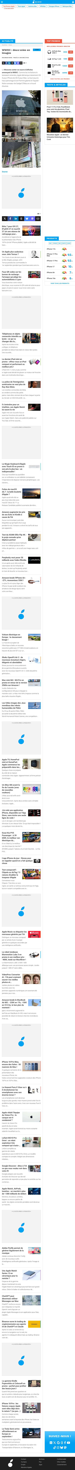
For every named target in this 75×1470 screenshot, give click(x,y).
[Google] (58, 1443)
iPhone (55, 243)
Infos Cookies (61, 1462)
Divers (10, 45)
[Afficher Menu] (2, 2)
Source (5, 172)
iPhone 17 (50, 267)
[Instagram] (58, 1447)
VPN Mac (43, 6)
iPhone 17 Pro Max (52, 255)
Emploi (23, 1464)
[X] (54, 1443)
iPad (59, 243)
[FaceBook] (65, 1443)
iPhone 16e (51, 278)
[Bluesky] (61, 1447)
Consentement (62, 1464)
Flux (40, 1462)
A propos (24, 1462)
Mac (50, 243)
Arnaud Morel (8, 57)
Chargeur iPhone (54, 6)
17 (26, 63)
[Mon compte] (73, 2)
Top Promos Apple (9, 6)
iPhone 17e (51, 249)
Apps (40, 1464)
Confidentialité (61, 1459)
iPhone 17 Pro (52, 261)
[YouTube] (68, 1443)
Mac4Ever (4, 45)
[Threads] (62, 1443)
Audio (69, 243)
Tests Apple (21, 6)
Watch (64, 243)
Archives (41, 1459)
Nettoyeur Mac (67, 6)
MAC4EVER (38, 2)
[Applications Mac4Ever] (51, 1443)
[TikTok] (54, 1447)
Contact (23, 1459)
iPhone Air (51, 272)
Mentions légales (26, 1467)
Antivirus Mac (32, 6)
